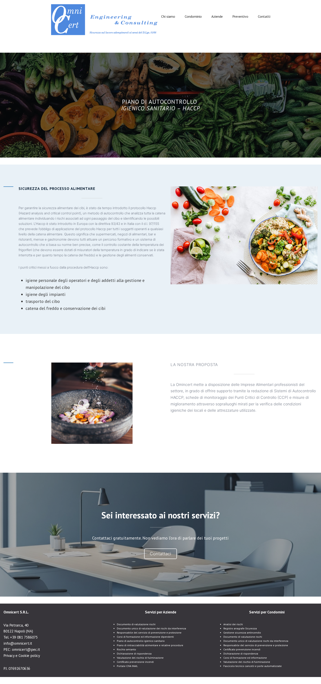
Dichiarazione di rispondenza (134, 653)
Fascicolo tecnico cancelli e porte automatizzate (252, 666)
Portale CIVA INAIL (127, 666)
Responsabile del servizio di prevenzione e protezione (149, 632)
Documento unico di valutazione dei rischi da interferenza (151, 628)
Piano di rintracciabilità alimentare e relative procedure (150, 645)
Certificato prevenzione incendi (135, 661)
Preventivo (240, 16)
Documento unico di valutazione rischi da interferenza (255, 640)
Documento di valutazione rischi (136, 624)
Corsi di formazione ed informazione (245, 657)
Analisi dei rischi (233, 624)
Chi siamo (168, 16)
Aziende (217, 16)
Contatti (264, 16)
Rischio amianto (126, 649)
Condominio (193, 16)
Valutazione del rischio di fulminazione (140, 657)
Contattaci (160, 553)
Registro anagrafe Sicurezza (240, 628)
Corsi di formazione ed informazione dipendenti (145, 636)
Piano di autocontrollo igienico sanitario (141, 640)
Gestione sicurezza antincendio (242, 632)
